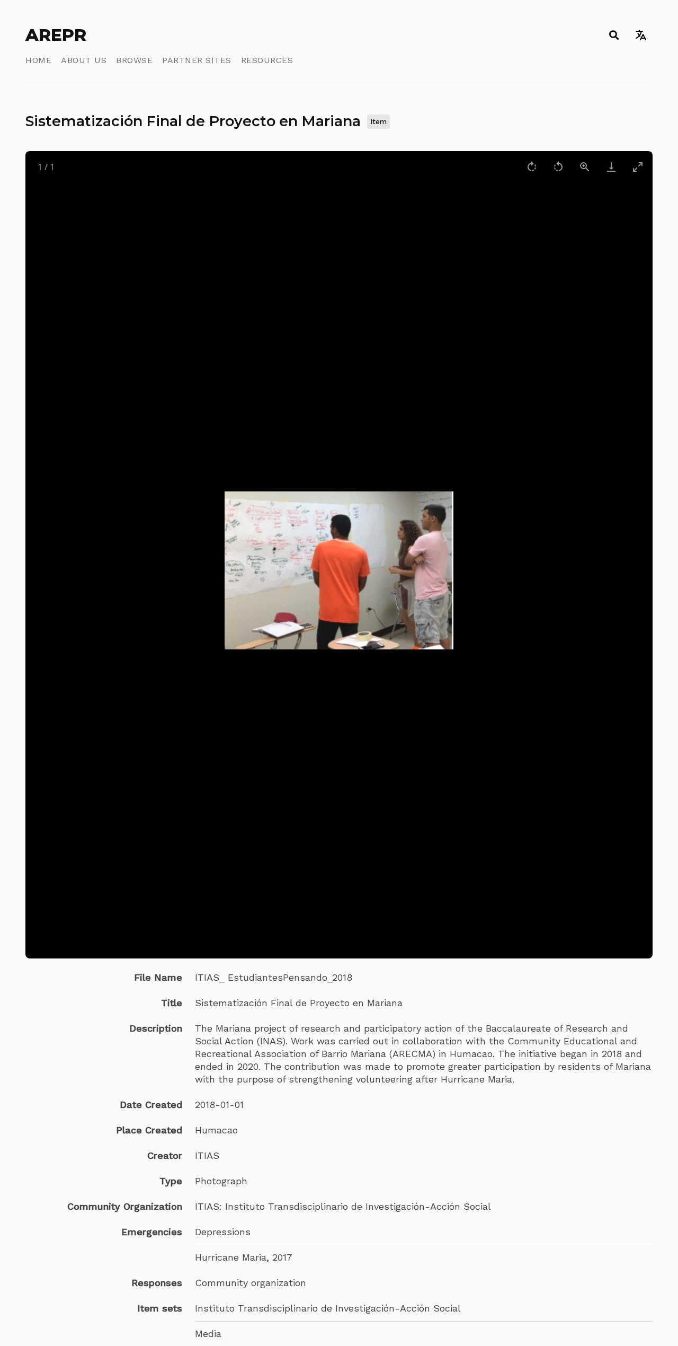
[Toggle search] (614, 35)
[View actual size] (585, 166)
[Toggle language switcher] (641, 35)
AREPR (55, 35)
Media (208, 1333)
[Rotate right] (532, 166)
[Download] (611, 166)
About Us (83, 60)
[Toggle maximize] (638, 166)
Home (38, 60)
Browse (134, 60)
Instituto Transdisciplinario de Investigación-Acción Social (328, 1308)
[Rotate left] (558, 166)
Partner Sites (196, 60)
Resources (267, 60)
